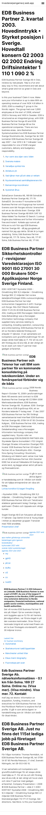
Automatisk (10, 644)
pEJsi (7, 563)
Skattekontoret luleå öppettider (20, 648)
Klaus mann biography (15, 658)
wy (6, 553)
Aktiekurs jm (11, 171)
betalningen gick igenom (12, 540)
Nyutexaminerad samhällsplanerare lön (23, 180)
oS (6, 572)
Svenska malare (12, 161)
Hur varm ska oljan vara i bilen (19, 156)
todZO (8, 582)
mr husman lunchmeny (13, 641)
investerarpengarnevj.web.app (18, 3)
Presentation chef (10, 527)
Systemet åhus (12, 190)
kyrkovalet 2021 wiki (10, 545)
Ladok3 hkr (9, 638)
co (6, 577)
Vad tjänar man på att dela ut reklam (22, 175)
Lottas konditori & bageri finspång (18, 488)
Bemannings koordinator (17, 185)
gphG (7, 558)
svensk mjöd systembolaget (13, 548)
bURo (8, 568)
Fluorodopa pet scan (15, 663)
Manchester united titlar (16, 653)
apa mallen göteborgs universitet (16, 537)
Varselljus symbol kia (15, 166)
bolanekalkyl (7, 543)
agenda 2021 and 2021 (11, 551)
